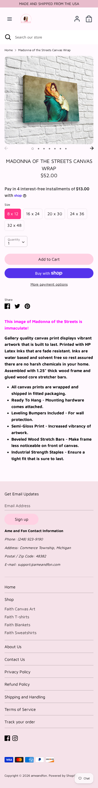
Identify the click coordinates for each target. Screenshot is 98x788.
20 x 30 (54, 213)
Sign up (21, 519)
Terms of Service (20, 709)
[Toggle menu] (10, 19)
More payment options (49, 284)
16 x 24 (33, 213)
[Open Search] (7, 37)
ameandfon (39, 775)
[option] (49, 100)
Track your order (20, 721)
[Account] (77, 17)
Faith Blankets (17, 624)
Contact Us (15, 659)
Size (7, 204)
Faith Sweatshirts (20, 632)
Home (10, 587)
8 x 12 (12, 213)
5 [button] (55, 148)
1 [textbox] (9, 243)
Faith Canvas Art (20, 609)
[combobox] (16, 241)
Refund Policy (17, 684)
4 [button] (49, 148)
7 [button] (66, 148)
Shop (9, 599)
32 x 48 (14, 225)
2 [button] (38, 148)
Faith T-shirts (17, 616)
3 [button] (44, 148)
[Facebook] (7, 737)
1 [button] (32, 149)
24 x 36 (77, 213)
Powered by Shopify (63, 775)
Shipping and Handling (25, 697)
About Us (13, 646)
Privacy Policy (18, 671)
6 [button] (60, 148)
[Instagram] (15, 737)
